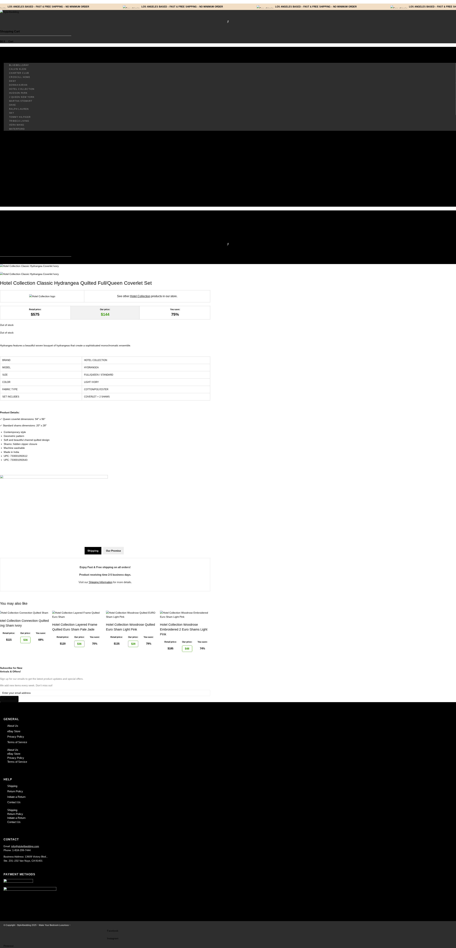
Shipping (12, 785)
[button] (228, 51)
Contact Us (13, 802)
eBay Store (13, 731)
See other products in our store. (147, 296)
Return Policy (15, 791)
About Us (12, 725)
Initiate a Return (16, 796)
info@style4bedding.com (25, 846)
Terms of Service (17, 742)
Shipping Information (100, 582)
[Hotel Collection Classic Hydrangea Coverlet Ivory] (29, 266)
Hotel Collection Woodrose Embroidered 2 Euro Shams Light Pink (183, 629)
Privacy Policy (15, 736)
